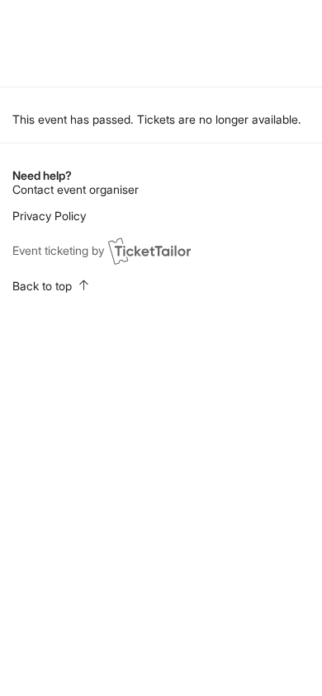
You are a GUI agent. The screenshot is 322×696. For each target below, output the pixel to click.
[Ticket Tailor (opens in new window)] (149, 250)
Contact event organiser (75, 189)
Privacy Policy (49, 216)
